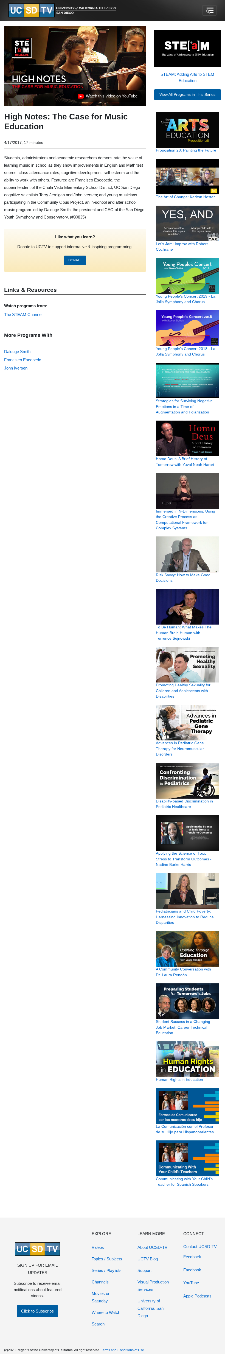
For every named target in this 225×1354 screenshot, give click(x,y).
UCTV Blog (147, 1259)
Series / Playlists (107, 1270)
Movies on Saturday (101, 1297)
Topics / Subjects (107, 1259)
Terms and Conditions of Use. (123, 1350)
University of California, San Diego (150, 1308)
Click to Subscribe (37, 1311)
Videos (98, 1247)
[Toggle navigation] (209, 10)
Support (144, 1270)
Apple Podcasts (197, 1296)
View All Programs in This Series (187, 95)
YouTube (191, 1282)
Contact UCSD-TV (200, 1246)
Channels (100, 1282)
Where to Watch (106, 1312)
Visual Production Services (153, 1286)
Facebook (192, 1270)
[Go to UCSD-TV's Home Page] (63, 10)
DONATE (75, 260)
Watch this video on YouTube (107, 97)
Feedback (192, 1256)
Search (98, 1324)
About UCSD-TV (152, 1247)
